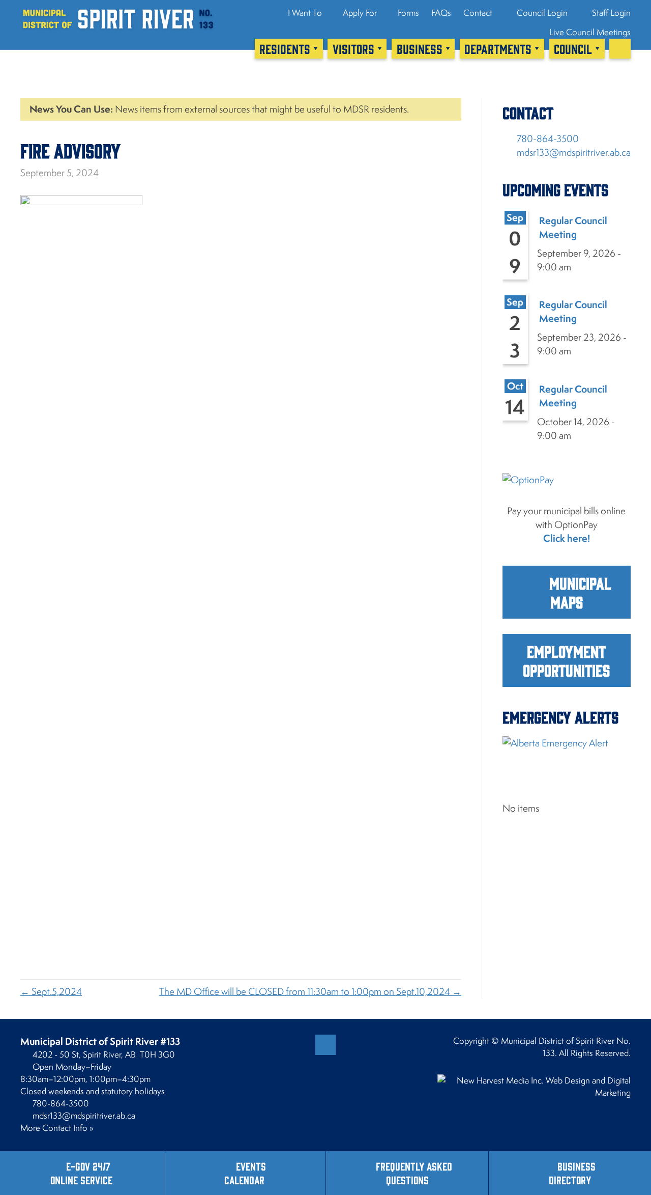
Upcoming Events (555, 189)
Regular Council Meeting (573, 227)
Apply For (360, 12)
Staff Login (610, 12)
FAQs (441, 12)
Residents (284, 48)
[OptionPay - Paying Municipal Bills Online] (566, 487)
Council (573, 48)
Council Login (541, 12)
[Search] (620, 48)
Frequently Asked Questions (414, 1172)
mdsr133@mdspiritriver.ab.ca (574, 152)
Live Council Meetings (590, 32)
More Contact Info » (57, 1127)
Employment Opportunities (566, 660)
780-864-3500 (548, 138)
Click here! (566, 538)
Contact (477, 12)
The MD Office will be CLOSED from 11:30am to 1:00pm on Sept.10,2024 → (310, 991)
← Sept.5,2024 (51, 991)
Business (419, 48)
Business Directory (572, 1172)
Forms (408, 12)
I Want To (305, 12)
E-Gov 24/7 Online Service (81, 1172)
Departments (497, 48)
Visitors (353, 48)
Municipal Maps (578, 592)
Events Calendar (245, 1172)
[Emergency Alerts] (566, 758)
